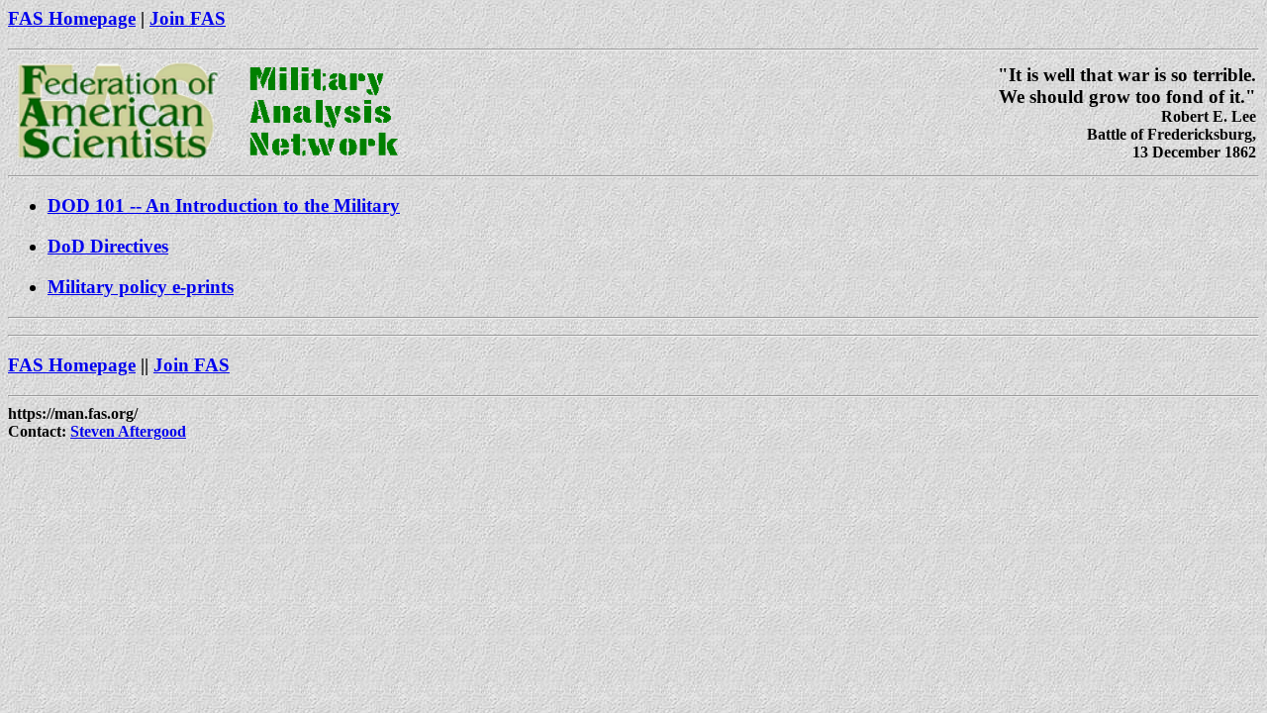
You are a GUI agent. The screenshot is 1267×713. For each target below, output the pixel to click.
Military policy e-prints (141, 286)
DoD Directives (108, 246)
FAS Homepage (72, 18)
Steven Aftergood (128, 431)
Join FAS (187, 18)
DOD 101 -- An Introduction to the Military (224, 205)
